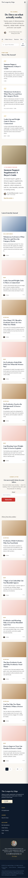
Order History (5, 827)
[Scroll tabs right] (25, 39)
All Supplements (5, 810)
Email (13, 492)
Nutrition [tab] (16, 39)
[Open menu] (24, 2)
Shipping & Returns (21, 867)
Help (3, 833)
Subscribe (8, 499)
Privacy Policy (4, 867)
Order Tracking (5, 830)
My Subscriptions (6, 825)
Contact (4, 868)
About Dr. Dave (5, 817)
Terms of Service (12, 867)
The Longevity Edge (8, 2)
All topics (22, 44)
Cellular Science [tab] (8, 39)
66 (17, 769)
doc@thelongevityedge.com (15, 853)
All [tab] (2, 39)
